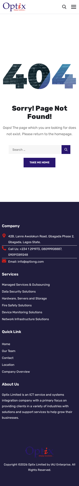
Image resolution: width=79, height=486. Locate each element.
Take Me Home (39, 162)
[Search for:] (39, 149)
